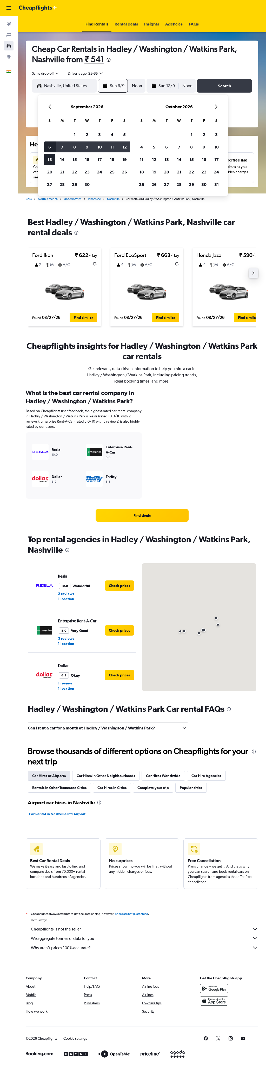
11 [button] (112, 147)
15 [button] (74, 159)
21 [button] (62, 172)
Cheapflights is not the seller (56, 929)
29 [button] (74, 184)
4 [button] (112, 134)
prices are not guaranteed (131, 914)
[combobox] (45, 73)
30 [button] (87, 184)
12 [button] (124, 147)
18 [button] (112, 159)
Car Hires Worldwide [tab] (163, 776)
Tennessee (94, 199)
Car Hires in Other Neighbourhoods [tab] (106, 776)
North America (48, 199)
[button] (9, 8)
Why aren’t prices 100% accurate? (61, 947)
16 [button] (87, 159)
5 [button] (124, 134)
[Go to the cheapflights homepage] (38, 8)
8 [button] (74, 147)
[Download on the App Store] (214, 1001)
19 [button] (124, 159)
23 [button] (87, 172)
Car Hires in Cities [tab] (112, 788)
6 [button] (49, 147)
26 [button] (124, 172)
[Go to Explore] (9, 56)
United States (72, 199)
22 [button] (74, 172)
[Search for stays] (9, 35)
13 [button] (50, 159)
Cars (29, 199)
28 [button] (62, 184)
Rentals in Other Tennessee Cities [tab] (59, 788)
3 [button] (99, 134)
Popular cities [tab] (191, 788)
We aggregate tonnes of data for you (62, 938)
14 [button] (62, 159)
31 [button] (216, 184)
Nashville (113, 199)
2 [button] (87, 134)
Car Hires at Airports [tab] (49, 776)
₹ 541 (94, 59)
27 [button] (49, 184)
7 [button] (62, 147)
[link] (142, 515)
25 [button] (112, 172)
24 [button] (99, 172)
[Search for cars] (9, 46)
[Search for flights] (9, 24)
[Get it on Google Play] (214, 988)
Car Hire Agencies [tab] (206, 776)
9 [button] (87, 147)
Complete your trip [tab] (153, 788)
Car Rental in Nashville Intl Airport (57, 814)
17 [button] (99, 159)
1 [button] (75, 134)
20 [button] (49, 172)
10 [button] (99, 147)
